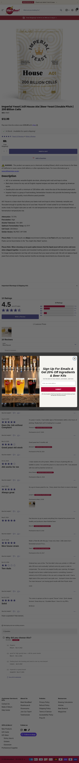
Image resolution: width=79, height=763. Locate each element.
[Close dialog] (74, 358)
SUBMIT (58, 389)
